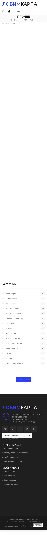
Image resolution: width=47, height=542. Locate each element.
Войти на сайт (10, 471)
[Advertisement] (23, 48)
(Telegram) (21, 422)
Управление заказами (13, 461)
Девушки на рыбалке (14, 313)
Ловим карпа (11, 294)
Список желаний (11, 484)
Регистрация (9, 476)
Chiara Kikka (10, 323)
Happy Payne (11, 333)
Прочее (9, 358)
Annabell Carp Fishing (14, 318)
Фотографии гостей (14, 343)
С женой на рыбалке (14, 363)
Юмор (8, 353)
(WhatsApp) (30, 422)
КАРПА (19, 4)
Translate (20, 439)
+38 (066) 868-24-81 (19, 419)
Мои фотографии (13, 338)
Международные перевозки (16, 453)
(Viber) (14, 422)
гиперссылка (12, 522)
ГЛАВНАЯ (15, 20)
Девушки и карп (12, 309)
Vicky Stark (10, 328)
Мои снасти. (11, 304)
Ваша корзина (10, 480)
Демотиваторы (12, 348)
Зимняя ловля (11, 299)
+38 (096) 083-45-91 (19, 417)
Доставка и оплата (12, 448)
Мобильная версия (12, 457)
